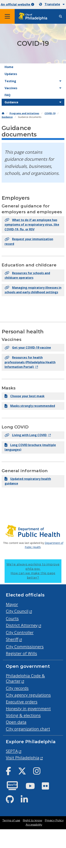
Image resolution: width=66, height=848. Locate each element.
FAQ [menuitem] (7, 95)
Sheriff (12, 639)
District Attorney (22, 625)
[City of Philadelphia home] (34, 16)
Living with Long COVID (29, 435)
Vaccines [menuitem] (11, 88)
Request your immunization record (29, 241)
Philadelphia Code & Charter (25, 678)
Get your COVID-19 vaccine (31, 347)
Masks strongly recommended (32, 406)
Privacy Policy (54, 820)
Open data (16, 722)
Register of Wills (21, 653)
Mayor (12, 604)
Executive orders (21, 702)
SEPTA (12, 751)
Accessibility (34, 824)
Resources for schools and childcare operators (27, 275)
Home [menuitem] (9, 67)
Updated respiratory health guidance (28, 481)
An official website (16, 4)
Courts (12, 618)
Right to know (32, 820)
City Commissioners (25, 646)
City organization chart (28, 729)
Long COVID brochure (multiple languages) (30, 447)
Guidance (7, 117)
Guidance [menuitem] (11, 102)
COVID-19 (50, 113)
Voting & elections (23, 715)
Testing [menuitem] (10, 81)
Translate (52, 4)
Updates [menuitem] (11, 74)
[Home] (3, 113)
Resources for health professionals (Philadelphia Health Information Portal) (30, 362)
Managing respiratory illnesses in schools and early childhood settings (33, 290)
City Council (17, 611)
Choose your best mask (27, 396)
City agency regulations (28, 695)
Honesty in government (28, 708)
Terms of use (11, 820)
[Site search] (60, 16)
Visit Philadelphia (22, 757)
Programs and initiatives (24, 113)
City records (17, 688)
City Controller (20, 632)
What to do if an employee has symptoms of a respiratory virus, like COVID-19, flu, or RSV (32, 224)
